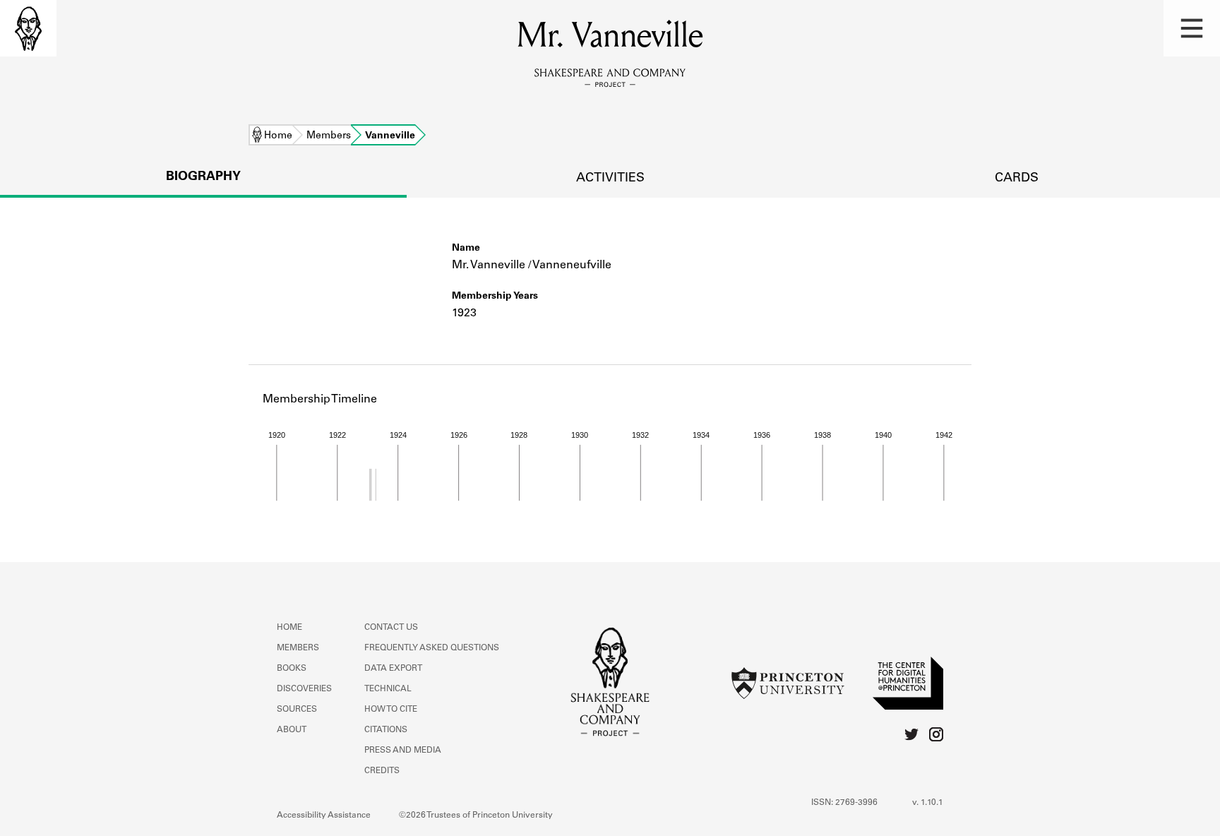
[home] (28, 28)
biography (203, 177)
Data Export (393, 668)
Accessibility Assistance (324, 815)
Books (291, 668)
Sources (297, 709)
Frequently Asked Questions (431, 648)
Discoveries (304, 689)
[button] (1192, 28)
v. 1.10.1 (927, 803)
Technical (388, 689)
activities (610, 178)
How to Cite (390, 709)
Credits (382, 771)
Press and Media (402, 750)
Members (328, 136)
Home (278, 136)
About (291, 730)
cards (1017, 178)
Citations (385, 730)
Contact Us (391, 627)
